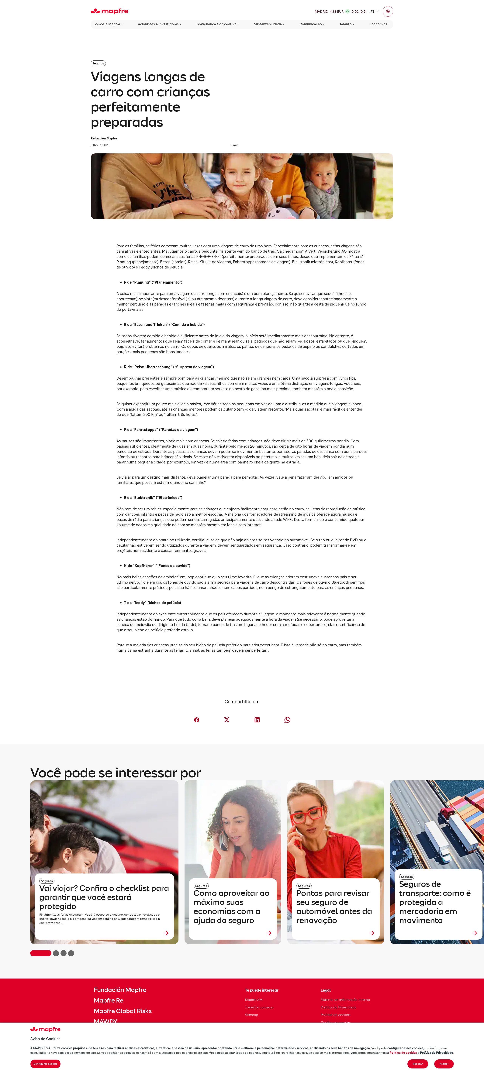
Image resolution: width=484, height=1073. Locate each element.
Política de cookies (336, 1015)
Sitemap (251, 1015)
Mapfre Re (108, 1000)
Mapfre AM (253, 999)
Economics (378, 24)
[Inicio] (109, 11)
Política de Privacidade (338, 1007)
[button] (388, 11)
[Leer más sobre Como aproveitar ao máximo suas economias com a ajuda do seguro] (233, 933)
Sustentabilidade (268, 24)
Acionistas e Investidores (158, 24)
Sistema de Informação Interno (345, 999)
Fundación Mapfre (120, 990)
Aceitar (444, 1063)
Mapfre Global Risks (123, 1011)
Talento (346, 24)
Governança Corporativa (216, 24)
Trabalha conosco (259, 1007)
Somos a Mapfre (107, 24)
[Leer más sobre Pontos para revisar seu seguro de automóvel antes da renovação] (335, 933)
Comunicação (310, 24)
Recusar (418, 1063)
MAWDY (105, 1021)
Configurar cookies (45, 1063)
